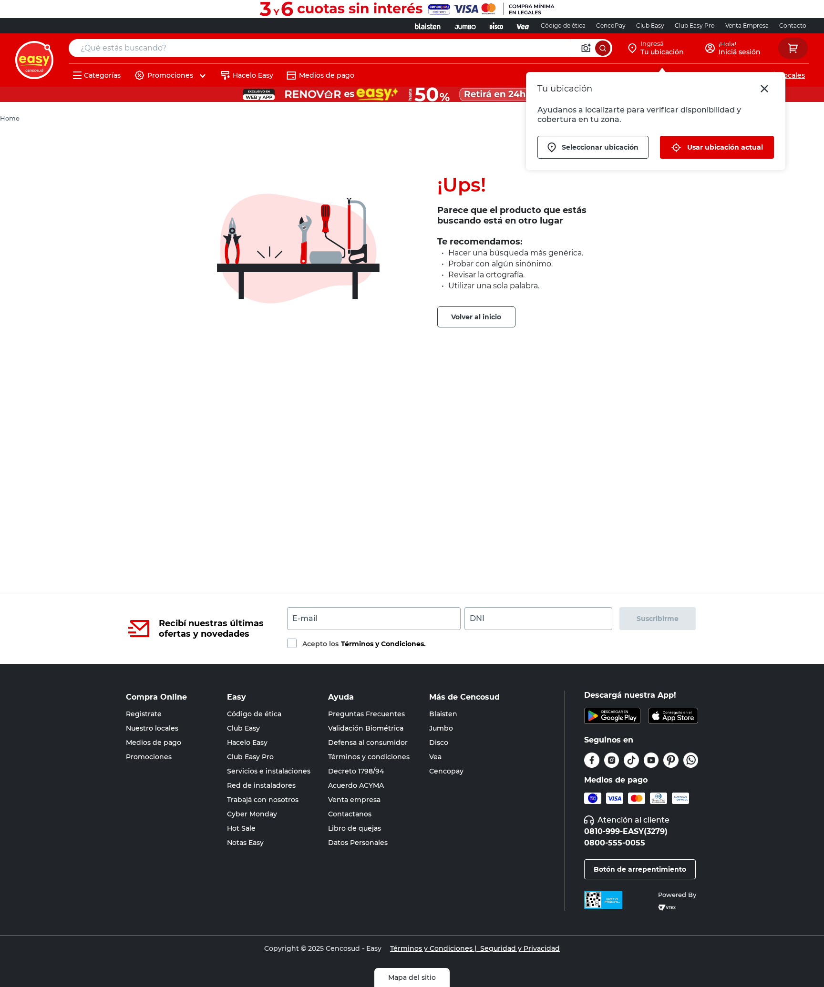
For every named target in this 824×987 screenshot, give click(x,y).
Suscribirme (658, 618)
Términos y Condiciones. (383, 644)
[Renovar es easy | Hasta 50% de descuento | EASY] (412, 94)
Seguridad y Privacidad (518, 948)
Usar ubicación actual (725, 147)
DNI (477, 618)
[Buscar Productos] (602, 48)
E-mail (304, 618)
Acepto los (364, 644)
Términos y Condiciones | (433, 948)
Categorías (102, 75)
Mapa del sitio (412, 977)
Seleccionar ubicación (600, 147)
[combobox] (340, 48)
